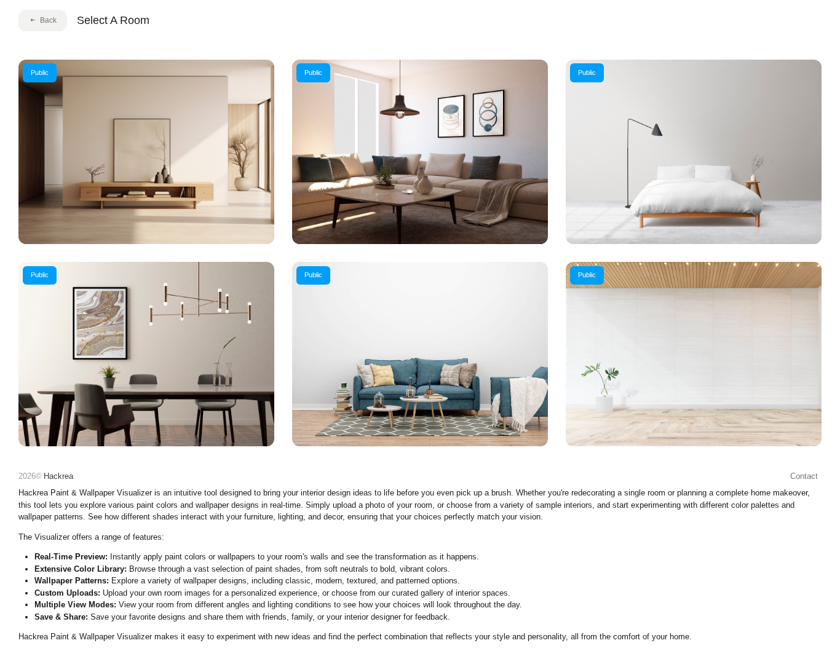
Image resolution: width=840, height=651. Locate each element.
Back (48, 20)
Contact (804, 476)
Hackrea (58, 476)
